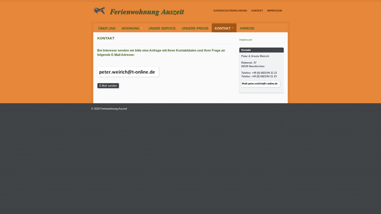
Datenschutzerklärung (230, 10)
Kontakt (257, 10)
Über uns (106, 28)
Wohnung (131, 28)
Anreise (247, 28)
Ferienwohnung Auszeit (147, 11)
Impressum (274, 10)
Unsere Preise (195, 28)
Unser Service (162, 28)
